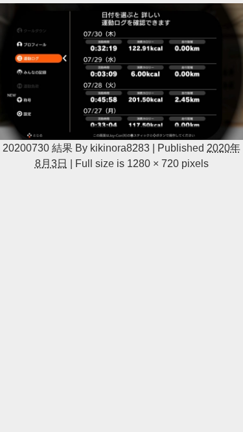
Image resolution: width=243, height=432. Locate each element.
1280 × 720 (153, 163)
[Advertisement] (121, 261)
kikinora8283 (120, 147)
